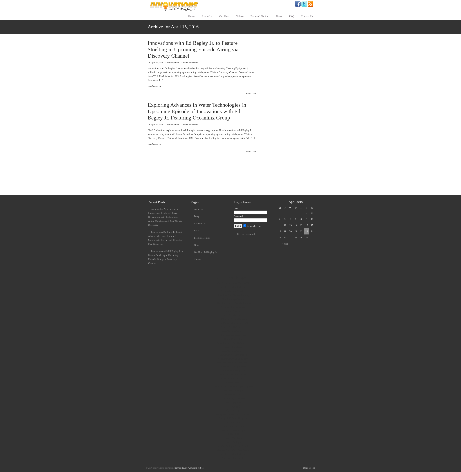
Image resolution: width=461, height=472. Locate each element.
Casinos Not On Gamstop (233, 291)
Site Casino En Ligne (233, 426)
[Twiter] (304, 6)
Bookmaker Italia (233, 394)
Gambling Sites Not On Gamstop (233, 295)
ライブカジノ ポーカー (233, 398)
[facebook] (298, 6)
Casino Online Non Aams (233, 307)
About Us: (199, 209)
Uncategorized (173, 62)
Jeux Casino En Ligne (233, 390)
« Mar (285, 243)
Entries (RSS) (181, 468)
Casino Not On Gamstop (233, 315)
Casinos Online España (233, 458)
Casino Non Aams (233, 346)
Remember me (253, 226)
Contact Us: (200, 223)
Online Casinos (233, 311)
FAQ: (196, 230)
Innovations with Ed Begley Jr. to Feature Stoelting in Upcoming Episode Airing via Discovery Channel (193, 49)
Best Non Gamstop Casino (233, 366)
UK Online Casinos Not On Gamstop (233, 303)
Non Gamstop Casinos (233, 299)
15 (301, 225)
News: (197, 245)
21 (296, 231)
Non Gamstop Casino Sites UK (233, 323)
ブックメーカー (233, 410)
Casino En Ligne (233, 422)
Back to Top (251, 93)
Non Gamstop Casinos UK (233, 378)
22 (301, 231)
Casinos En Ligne (233, 442)
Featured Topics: (202, 237)
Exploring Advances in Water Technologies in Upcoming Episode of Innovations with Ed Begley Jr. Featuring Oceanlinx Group (197, 111)
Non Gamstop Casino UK (233, 334)
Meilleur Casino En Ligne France (233, 362)
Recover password (246, 234)
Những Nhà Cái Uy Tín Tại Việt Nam (233, 414)
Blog (196, 216)
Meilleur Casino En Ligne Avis (233, 358)
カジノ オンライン (233, 339)
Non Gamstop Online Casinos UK (233, 283)
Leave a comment (190, 62)
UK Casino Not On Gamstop (233, 319)
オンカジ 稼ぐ (233, 406)
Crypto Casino (233, 382)
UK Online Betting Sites (233, 370)
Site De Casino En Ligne (233, 430)
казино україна (233, 402)
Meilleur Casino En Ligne (233, 287)
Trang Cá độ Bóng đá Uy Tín (233, 418)
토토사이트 (233, 434)
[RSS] (310, 6)
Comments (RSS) (195, 468)
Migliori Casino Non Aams (233, 374)
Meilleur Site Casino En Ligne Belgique (233, 386)
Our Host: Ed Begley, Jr (205, 252)
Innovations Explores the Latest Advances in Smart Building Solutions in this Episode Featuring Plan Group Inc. (165, 238)
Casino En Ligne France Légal (233, 446)
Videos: (198, 259)
